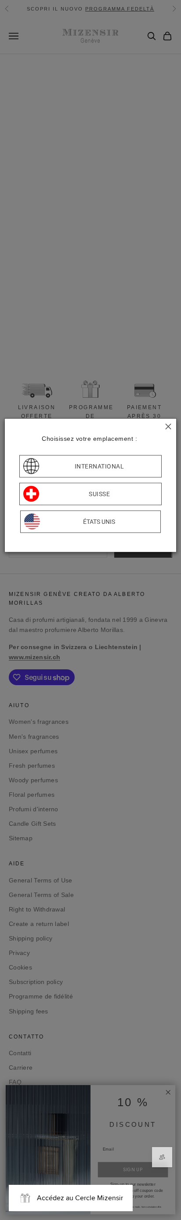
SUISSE (99, 493)
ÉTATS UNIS (99, 521)
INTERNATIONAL (99, 466)
